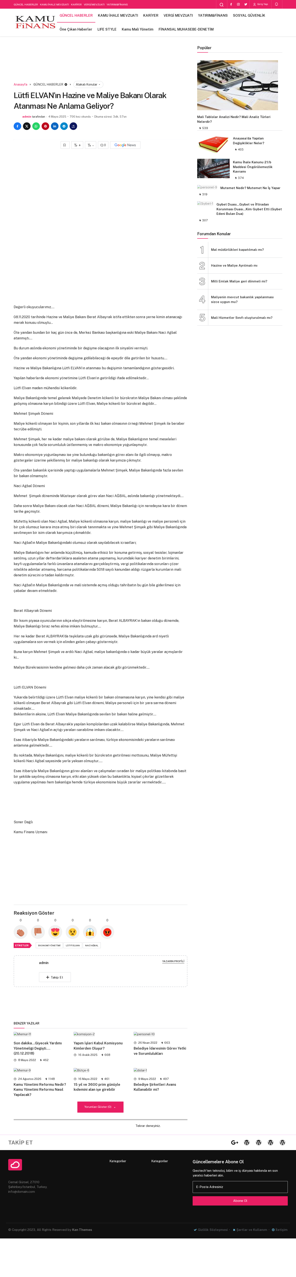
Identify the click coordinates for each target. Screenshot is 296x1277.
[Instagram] (238, 4)
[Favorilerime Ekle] (65, 145)
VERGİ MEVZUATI (94, 4)
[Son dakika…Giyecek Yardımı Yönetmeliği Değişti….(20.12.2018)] (40, 1034)
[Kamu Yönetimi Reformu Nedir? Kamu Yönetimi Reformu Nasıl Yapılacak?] (40, 1070)
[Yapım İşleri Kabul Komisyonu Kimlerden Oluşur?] (100, 1034)
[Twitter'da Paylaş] (27, 126)
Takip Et (57, 977)
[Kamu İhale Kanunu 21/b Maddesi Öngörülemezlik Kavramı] (213, 168)
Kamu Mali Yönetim (137, 29)
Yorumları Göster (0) (98, 1106)
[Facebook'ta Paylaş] (17, 126)
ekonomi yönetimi (49, 945)
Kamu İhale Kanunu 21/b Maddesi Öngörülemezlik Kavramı (253, 166)
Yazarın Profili (173, 961)
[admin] (30, 971)
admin (26, 116)
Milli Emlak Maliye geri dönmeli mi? (239, 281)
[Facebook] (231, 4)
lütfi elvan (73, 945)
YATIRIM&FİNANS (117, 4)
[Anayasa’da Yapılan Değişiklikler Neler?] (213, 144)
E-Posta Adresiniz (209, 1187)
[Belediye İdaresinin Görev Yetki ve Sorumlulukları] (160, 1034)
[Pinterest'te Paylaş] (45, 126)
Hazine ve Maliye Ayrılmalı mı (234, 265)
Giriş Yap (262, 4)
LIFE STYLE (107, 29)
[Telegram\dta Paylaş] (64, 126)
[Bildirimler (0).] (277, 4)
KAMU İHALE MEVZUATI (54, 4)
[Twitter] (245, 4)
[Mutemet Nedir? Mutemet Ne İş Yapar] (207, 187)
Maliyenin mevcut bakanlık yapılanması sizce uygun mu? (242, 299)
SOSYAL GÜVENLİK (249, 15)
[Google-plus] (234, 1142)
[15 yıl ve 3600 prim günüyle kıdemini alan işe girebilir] (100, 1070)
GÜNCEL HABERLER (26, 4)
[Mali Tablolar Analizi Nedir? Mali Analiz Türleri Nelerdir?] (237, 85)
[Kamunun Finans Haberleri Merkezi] (35, 22)
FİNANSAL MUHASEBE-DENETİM (186, 29)
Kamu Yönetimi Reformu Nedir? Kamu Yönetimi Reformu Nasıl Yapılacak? (40, 1090)
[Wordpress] (246, 1142)
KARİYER (76, 4)
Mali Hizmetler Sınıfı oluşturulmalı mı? (241, 317)
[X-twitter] (222, 1142)
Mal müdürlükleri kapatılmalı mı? (237, 249)
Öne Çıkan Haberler (76, 29)
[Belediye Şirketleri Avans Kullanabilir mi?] (160, 1070)
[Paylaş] (73, 126)
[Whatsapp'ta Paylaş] (36, 126)
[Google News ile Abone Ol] (125, 145)
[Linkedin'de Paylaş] (55, 126)
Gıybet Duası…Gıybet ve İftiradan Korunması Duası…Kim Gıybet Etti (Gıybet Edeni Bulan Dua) (249, 209)
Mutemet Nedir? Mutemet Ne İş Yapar (250, 188)
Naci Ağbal (91, 945)
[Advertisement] (100, 64)
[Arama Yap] (221, 5)
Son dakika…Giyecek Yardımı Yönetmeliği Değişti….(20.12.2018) (38, 1048)
